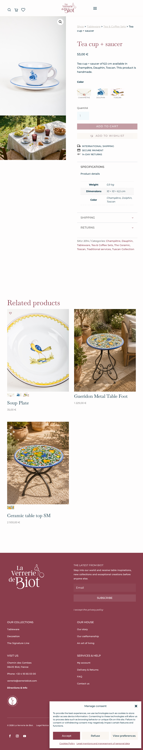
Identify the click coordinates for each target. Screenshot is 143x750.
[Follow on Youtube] (24, 736)
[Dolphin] (18, 395)
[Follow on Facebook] (10, 736)
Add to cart (107, 126)
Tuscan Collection (123, 249)
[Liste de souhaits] (23, 10)
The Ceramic (122, 245)
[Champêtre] (10, 395)
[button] (136, 706)
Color (80, 81)
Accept (66, 735)
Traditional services (99, 249)
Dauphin (127, 241)
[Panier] (16, 10)
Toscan (81, 249)
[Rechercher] (9, 10)
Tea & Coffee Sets (114, 26)
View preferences (124, 735)
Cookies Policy (67, 743)
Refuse (95, 735)
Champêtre (113, 241)
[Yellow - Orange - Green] (10, 507)
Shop (80, 26)
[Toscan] (25, 395)
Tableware (93, 26)
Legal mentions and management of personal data (103, 743)
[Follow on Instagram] (17, 736)
